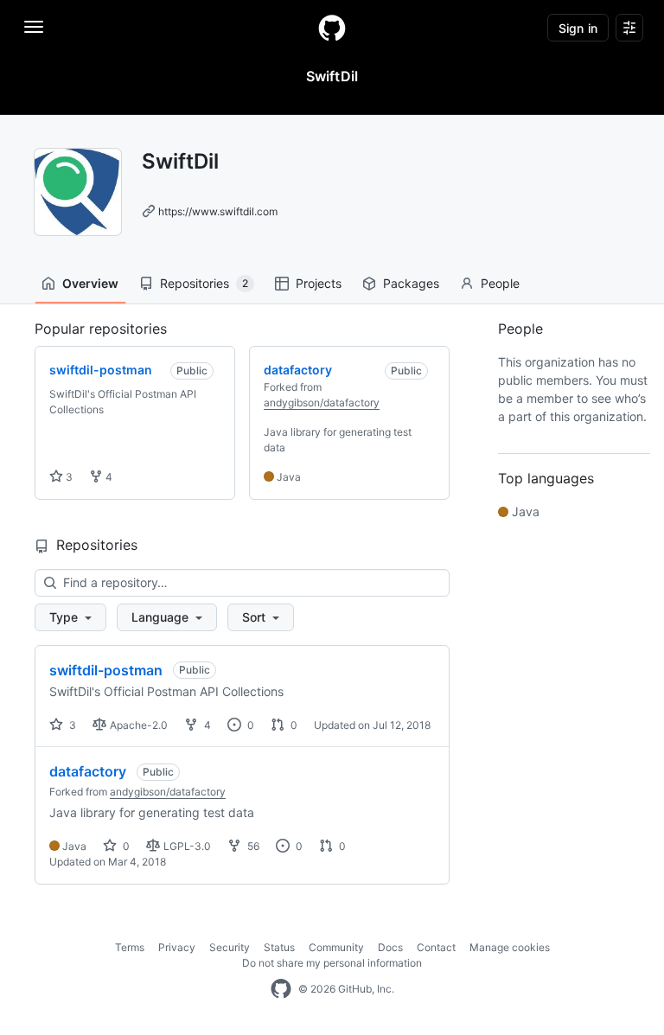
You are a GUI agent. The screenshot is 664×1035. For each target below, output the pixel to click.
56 (252, 846)
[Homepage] (332, 28)
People (500, 283)
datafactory (87, 771)
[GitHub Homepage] (281, 989)
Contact (436, 947)
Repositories (204, 283)
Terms (129, 947)
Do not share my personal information (332, 962)
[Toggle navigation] (34, 27)
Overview (90, 283)
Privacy (176, 947)
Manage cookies (509, 947)
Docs (390, 947)
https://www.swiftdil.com (218, 211)
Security (229, 947)
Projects (319, 283)
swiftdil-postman (106, 670)
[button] (70, 617)
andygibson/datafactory (322, 402)
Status (279, 947)
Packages (411, 283)
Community (336, 947)
